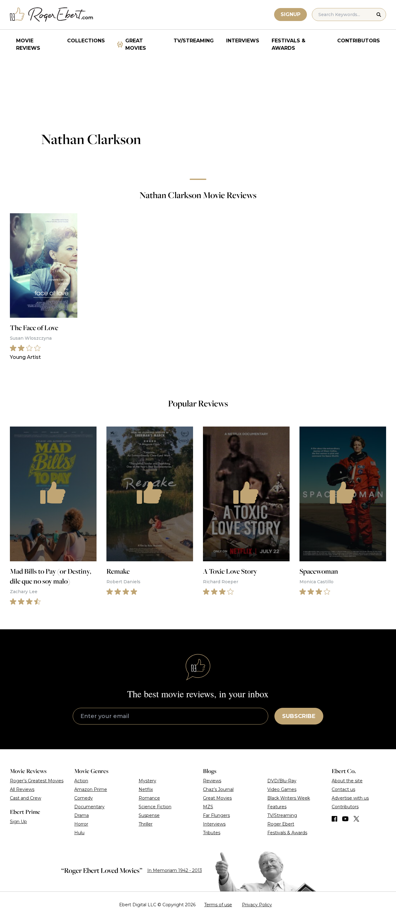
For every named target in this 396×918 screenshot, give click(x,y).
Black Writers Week (288, 798)
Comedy (83, 798)
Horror (81, 824)
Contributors (358, 41)
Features (276, 807)
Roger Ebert (280, 824)
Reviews (212, 781)
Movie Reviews (28, 44)
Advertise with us (350, 798)
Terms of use (218, 904)
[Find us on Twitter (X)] (356, 819)
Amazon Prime (90, 789)
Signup (290, 14)
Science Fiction (155, 807)
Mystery (147, 781)
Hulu (79, 832)
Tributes (211, 832)
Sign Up (18, 821)
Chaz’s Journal (218, 789)
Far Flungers (216, 815)
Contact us (343, 789)
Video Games (281, 789)
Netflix (146, 789)
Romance (149, 798)
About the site (347, 781)
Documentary (89, 807)
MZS (208, 807)
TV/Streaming (194, 41)
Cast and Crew (25, 798)
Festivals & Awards (288, 44)
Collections (86, 41)
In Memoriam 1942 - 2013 (174, 870)
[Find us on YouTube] (345, 818)
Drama (81, 815)
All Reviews (22, 789)
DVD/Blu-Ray (281, 781)
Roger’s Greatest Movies (36, 781)
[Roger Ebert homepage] (51, 14)
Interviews (242, 41)
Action (81, 781)
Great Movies (135, 44)
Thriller (146, 824)
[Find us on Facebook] (334, 819)
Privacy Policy (257, 904)
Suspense (149, 815)
